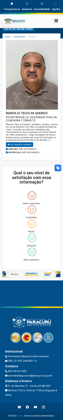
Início (7, 36)
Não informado (27, 149)
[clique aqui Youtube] (35, 407)
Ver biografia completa (20, 144)
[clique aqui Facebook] (27, 407)
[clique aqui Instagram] (44, 407)
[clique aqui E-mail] (19, 407)
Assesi (19, 415)
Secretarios (19, 36)
